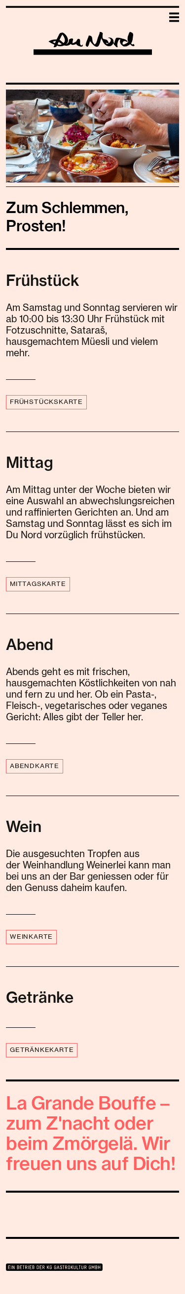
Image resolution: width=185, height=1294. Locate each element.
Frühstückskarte (46, 402)
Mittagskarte (38, 584)
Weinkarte (31, 937)
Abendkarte (34, 766)
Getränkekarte (42, 1050)
